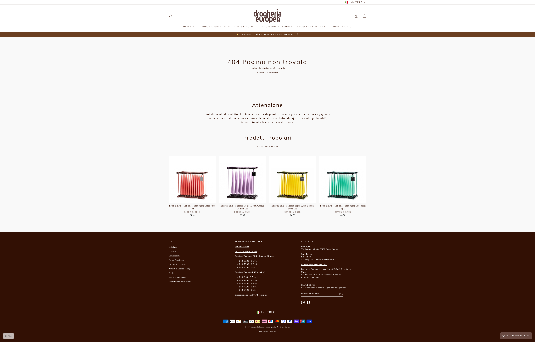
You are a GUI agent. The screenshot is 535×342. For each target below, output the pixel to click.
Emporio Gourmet (215, 26)
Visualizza (192, 200)
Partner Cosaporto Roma (246, 251)
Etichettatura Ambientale (180, 282)
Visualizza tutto (267, 146)
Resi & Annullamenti (178, 277)
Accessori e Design (276, 26)
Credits (172, 273)
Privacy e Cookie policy (179, 269)
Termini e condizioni (178, 264)
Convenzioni (174, 256)
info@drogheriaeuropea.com (314, 264)
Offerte (189, 26)
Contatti (172, 251)
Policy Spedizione (177, 260)
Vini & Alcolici (245, 26)
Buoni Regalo (342, 26)
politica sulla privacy (336, 288)
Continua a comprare (267, 72)
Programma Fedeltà (311, 26)
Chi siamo (173, 247)
